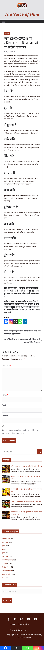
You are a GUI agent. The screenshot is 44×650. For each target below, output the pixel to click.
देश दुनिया (4, 563)
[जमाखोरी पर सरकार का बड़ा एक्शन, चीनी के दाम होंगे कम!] (6, 504)
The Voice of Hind (22, 14)
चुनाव (3, 553)
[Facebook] (6, 321)
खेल (3, 549)
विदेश (3, 578)
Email (4, 405)
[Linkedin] (25, 321)
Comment (6, 365)
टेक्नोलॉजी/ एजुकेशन (7, 560)
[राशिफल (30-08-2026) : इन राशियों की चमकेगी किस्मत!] (6, 469)
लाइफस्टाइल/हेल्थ (6, 574)
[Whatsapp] (20, 321)
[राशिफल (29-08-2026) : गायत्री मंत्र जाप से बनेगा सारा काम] (6, 492)
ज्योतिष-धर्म (7, 33)
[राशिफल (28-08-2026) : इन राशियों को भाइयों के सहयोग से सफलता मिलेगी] (6, 515)
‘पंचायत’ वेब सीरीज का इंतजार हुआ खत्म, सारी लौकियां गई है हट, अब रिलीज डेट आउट (22, 340)
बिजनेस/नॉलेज (5, 567)
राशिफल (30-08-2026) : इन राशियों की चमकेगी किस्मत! (26, 466)
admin (17, 52)
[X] (15, 321)
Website (5, 415)
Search (39, 452)
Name (5, 395)
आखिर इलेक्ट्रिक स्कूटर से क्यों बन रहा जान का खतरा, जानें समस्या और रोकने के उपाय (22, 332)
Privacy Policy (23, 624)
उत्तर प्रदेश (5, 542)
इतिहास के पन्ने (6, 539)
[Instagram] (11, 321)
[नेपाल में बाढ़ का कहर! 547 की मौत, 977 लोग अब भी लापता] (6, 479)
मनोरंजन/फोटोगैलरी (7, 570)
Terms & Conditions (18, 630)
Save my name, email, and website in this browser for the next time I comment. (22, 431)
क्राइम (3, 546)
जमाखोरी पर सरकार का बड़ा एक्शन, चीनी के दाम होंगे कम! (26, 501)
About (12, 624)
